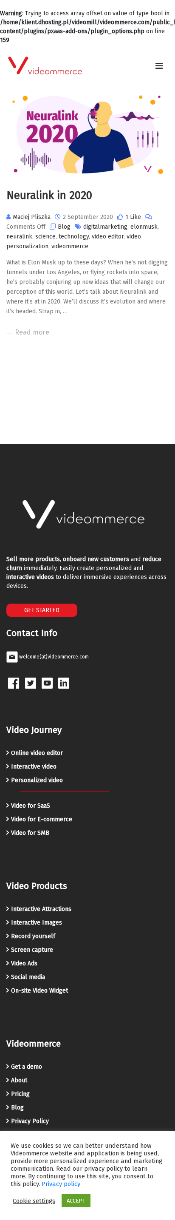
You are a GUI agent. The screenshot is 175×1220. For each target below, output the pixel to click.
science (45, 236)
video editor (108, 236)
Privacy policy (61, 1184)
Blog (64, 226)
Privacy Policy (30, 1121)
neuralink (19, 236)
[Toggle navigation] (159, 66)
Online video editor (37, 753)
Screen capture (32, 949)
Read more (32, 332)
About (19, 1080)
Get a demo (26, 1066)
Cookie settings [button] (34, 1201)
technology (74, 236)
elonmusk (144, 226)
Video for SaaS (30, 805)
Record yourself (33, 936)
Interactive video (33, 766)
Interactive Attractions (41, 909)
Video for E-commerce (41, 819)
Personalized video (37, 780)
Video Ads (24, 963)
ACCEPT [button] (76, 1200)
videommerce (69, 246)
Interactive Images (36, 922)
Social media (28, 977)
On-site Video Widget (39, 990)
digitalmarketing (105, 226)
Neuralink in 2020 (49, 195)
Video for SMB (30, 833)
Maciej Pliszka (32, 217)
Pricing (20, 1094)
